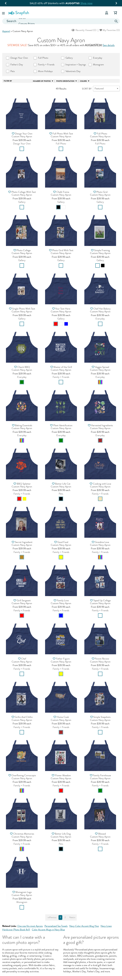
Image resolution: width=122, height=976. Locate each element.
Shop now (86, 3)
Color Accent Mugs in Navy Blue (48, 929)
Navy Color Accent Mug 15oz (84, 926)
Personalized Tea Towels (56, 926)
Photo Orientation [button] (65, 81)
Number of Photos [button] (42, 81)
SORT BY (87, 88)
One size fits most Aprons (30, 926)
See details (109, 45)
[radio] (22, 149)
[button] (3, 12)
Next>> (72, 917)
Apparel (6, 31)
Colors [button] (83, 81)
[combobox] (61, 21)
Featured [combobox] (99, 88)
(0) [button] (85, 30)
